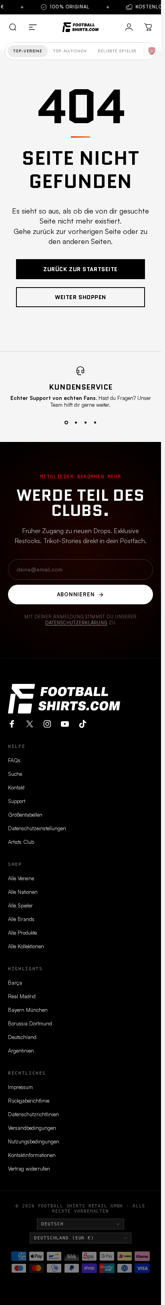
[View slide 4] (95, 423)
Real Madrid (22, 996)
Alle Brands (21, 919)
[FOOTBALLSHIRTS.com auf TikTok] (82, 724)
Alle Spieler (20, 905)
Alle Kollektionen (26, 946)
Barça (15, 982)
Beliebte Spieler (117, 51)
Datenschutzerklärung (76, 623)
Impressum (20, 1087)
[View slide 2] (75, 423)
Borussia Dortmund (30, 1023)
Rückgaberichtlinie (28, 1100)
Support (16, 801)
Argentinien (21, 1050)
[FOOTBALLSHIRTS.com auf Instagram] (47, 724)
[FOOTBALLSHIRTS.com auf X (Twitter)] (30, 724)
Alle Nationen (23, 892)
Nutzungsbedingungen (33, 1141)
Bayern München (28, 1010)
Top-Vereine (27, 51)
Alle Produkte (22, 932)
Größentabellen (25, 814)
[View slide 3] (85, 423)
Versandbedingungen (32, 1128)
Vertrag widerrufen (29, 1168)
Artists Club (21, 842)
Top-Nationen (70, 51)
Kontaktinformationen (32, 1155)
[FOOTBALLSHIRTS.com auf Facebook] (12, 724)
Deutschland (22, 1037)
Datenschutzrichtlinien (33, 1114)
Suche (15, 774)
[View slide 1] (66, 423)
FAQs (14, 760)
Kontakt (16, 787)
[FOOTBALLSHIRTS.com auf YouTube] (65, 724)
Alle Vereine (21, 878)
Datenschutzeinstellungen (37, 828)
